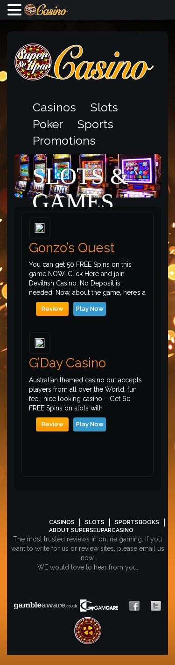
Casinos (54, 107)
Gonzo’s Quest (71, 248)
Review (52, 308)
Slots (104, 107)
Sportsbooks (137, 522)
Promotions (64, 140)
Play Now (90, 308)
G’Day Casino (67, 363)
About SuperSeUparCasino (91, 530)
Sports (95, 124)
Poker (48, 124)
